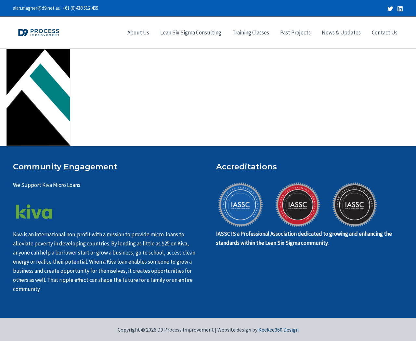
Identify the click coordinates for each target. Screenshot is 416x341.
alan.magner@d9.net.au (37, 8)
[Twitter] (390, 9)
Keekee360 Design (278, 329)
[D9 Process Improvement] (38, 31)
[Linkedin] (400, 9)
